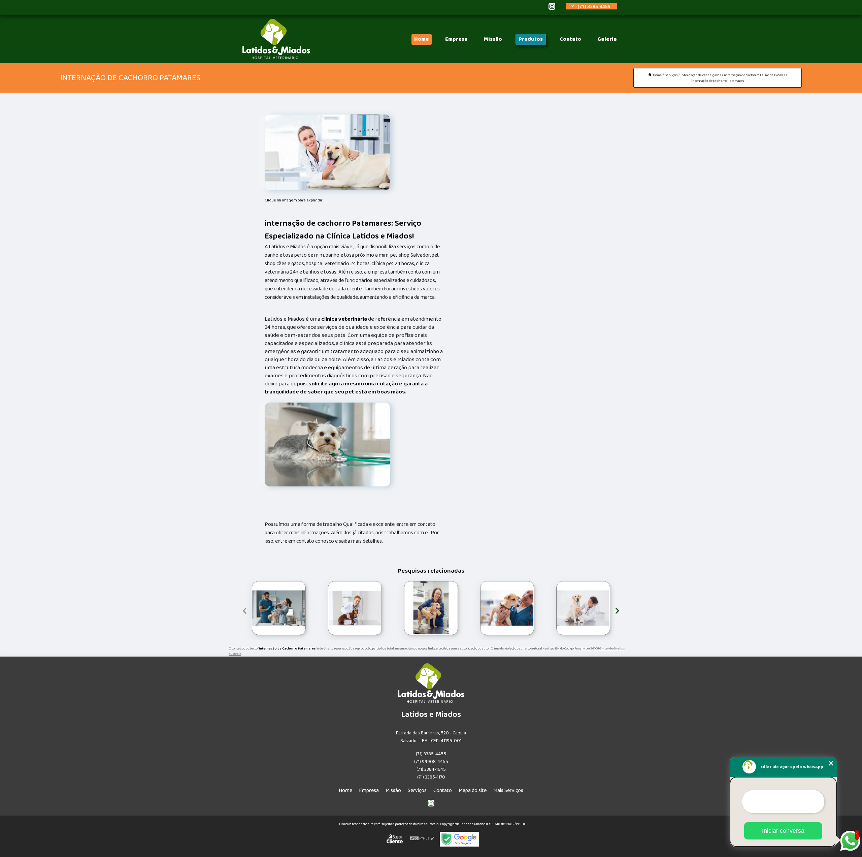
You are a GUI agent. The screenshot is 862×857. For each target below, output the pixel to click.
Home (421, 39)
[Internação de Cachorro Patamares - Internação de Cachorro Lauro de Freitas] (327, 152)
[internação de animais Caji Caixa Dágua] (507, 608)
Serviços (417, 790)
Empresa (456, 39)
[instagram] (552, 7)
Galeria (607, 39)
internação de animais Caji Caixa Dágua (478, 608)
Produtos (531, 39)
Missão (493, 39)
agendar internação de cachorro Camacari (556, 608)
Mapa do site (473, 790)
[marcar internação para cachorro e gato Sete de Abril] (431, 608)
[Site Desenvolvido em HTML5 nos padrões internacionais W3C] (422, 839)
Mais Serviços (508, 790)
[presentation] (244, 609)
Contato (570, 39)
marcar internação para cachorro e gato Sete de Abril (403, 608)
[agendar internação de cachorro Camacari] (583, 608)
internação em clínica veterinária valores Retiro (249, 608)
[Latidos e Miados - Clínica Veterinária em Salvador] (276, 57)
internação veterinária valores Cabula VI (327, 608)
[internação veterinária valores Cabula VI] (355, 608)
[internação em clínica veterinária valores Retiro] (279, 608)
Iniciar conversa (783, 830)
